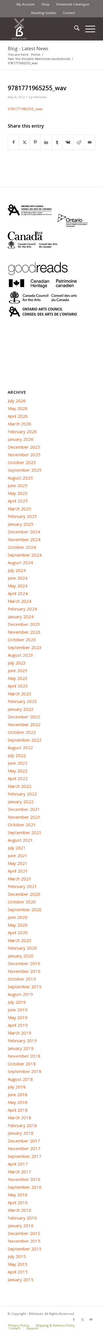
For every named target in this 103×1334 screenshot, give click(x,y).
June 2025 (17, 485)
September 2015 (24, 1248)
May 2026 (17, 408)
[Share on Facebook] (13, 142)
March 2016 (19, 1210)
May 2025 (17, 493)
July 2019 (17, 1002)
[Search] (74, 28)
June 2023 (17, 670)
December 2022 (24, 717)
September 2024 (24, 555)
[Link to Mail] (91, 1319)
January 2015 (20, 1279)
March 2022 (19, 786)
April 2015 (18, 1272)
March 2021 (19, 878)
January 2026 (20, 439)
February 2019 (22, 1040)
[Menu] (87, 28)
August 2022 (20, 747)
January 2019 (20, 1048)
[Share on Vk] (68, 142)
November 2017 (24, 1148)
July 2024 (17, 570)
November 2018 (24, 1056)
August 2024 (20, 562)
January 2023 (20, 709)
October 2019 (22, 979)
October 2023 (22, 639)
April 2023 (18, 686)
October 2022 (22, 732)
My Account (26, 4)
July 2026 (17, 400)
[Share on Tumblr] (57, 142)
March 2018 (19, 1117)
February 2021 (22, 886)
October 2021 (22, 824)
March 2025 (19, 508)
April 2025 (18, 501)
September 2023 (24, 647)
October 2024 (22, 547)
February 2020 (22, 948)
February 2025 (22, 516)
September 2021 (24, 832)
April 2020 (18, 932)
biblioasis (40, 97)
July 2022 (17, 755)
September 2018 (24, 1071)
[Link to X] (82, 1319)
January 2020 (20, 956)
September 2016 (24, 1187)
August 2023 (20, 655)
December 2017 (24, 1141)
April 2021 (18, 871)
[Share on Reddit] (79, 142)
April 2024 (18, 593)
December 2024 (24, 532)
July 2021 (17, 848)
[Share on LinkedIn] (46, 142)
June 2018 (17, 1094)
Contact (69, 13)
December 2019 (24, 963)
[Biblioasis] (43, 28)
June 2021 (17, 855)
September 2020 (24, 909)
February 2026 (22, 431)
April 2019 (18, 1025)
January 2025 (20, 524)
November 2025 (24, 454)
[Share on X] (24, 142)
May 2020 (17, 925)
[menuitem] (26, 4)
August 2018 (20, 1079)
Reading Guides (43, 13)
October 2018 (22, 1063)
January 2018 (20, 1133)
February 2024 (22, 609)
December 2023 (24, 624)
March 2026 (19, 424)
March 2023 (19, 693)
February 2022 (22, 794)
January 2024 (20, 616)
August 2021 (20, 840)
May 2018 (17, 1102)
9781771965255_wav (25, 108)
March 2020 (19, 940)
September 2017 (24, 1156)
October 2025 (22, 462)
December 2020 (24, 894)
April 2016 (18, 1202)
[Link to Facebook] (74, 1319)
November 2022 (24, 724)
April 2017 (18, 1164)
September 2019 (24, 986)
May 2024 (17, 585)
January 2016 (20, 1225)
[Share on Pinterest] (35, 142)
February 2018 (22, 1125)
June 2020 (17, 917)
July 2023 (17, 663)
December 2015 (24, 1233)
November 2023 (24, 632)
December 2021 (24, 809)
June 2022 (17, 763)
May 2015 (17, 1264)
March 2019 (19, 1033)
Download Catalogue (72, 4)
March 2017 (19, 1171)
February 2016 (22, 1218)
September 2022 (24, 740)
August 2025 (20, 478)
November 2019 (24, 971)
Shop (45, 4)
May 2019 (17, 1017)
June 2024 (17, 578)
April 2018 (18, 1110)
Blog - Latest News (28, 48)
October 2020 (22, 902)
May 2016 (17, 1195)
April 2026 (18, 416)
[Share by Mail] (89, 142)
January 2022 (20, 801)
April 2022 (18, 778)
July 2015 (17, 1256)
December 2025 (24, 447)
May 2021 (17, 863)
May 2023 (17, 678)
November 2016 (24, 1179)
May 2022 (17, 771)
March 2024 (19, 601)
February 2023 (22, 701)
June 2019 (17, 1009)
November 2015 (24, 1241)
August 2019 (20, 994)
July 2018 (17, 1087)
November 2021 (24, 817)
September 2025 (24, 470)
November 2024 (24, 539)
